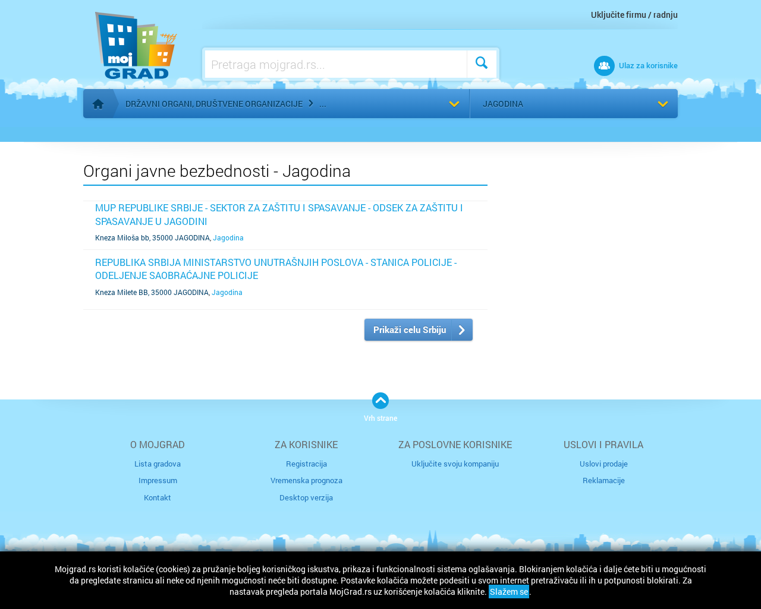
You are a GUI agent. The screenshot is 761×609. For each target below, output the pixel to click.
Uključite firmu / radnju (634, 14)
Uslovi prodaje (604, 463)
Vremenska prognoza (306, 480)
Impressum (158, 480)
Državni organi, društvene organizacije (214, 103)
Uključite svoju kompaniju (455, 463)
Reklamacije (604, 480)
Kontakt (157, 497)
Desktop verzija (306, 497)
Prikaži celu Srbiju (409, 329)
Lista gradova (157, 463)
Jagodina (503, 103)
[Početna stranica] (98, 104)
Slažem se (509, 591)
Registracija (306, 463)
